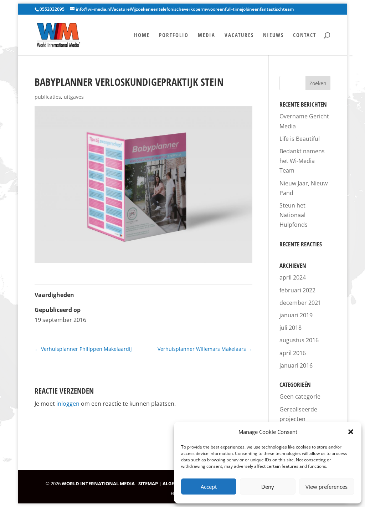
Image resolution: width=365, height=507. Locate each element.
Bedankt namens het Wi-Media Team (302, 160)
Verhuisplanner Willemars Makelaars (205, 348)
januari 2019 (296, 315)
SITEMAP (148, 483)
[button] (350, 431)
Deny (267, 486)
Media (206, 35)
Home (142, 35)
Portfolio (174, 35)
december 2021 (300, 303)
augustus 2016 (299, 340)
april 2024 (292, 277)
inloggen (67, 404)
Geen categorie (299, 396)
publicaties (48, 96)
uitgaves (74, 96)
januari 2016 (296, 365)
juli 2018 (290, 328)
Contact (304, 35)
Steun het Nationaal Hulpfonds (293, 215)
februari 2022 (297, 290)
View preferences (326, 486)
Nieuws (273, 35)
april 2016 (292, 353)
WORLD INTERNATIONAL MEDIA (98, 483)
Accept (209, 486)
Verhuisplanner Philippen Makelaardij (83, 348)
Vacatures (239, 35)
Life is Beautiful (299, 139)
